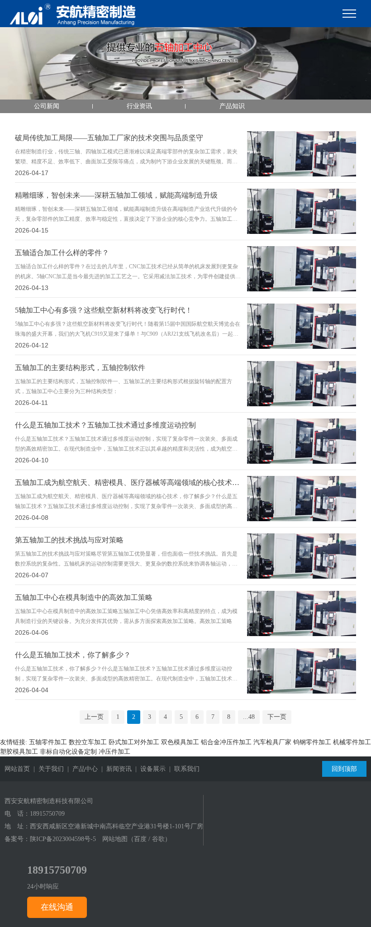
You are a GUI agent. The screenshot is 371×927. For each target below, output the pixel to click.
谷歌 (158, 839)
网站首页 (17, 768)
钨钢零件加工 (312, 742)
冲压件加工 (114, 751)
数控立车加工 (88, 742)
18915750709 (47, 813)
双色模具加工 (180, 742)
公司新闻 (46, 106)
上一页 (94, 716)
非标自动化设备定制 (68, 751)
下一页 (276, 716)
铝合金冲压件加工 (226, 742)
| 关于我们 (47, 768)
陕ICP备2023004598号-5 (63, 839)
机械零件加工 (352, 742)
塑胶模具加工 (19, 751)
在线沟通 (57, 907)
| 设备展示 (149, 768)
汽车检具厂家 (272, 742)
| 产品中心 (81, 768)
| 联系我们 (183, 768)
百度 (140, 839)
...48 (249, 716)
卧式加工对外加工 (134, 742)
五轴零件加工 (48, 742)
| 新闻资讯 (115, 768)
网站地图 (115, 839)
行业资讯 (139, 106)
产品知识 (232, 106)
